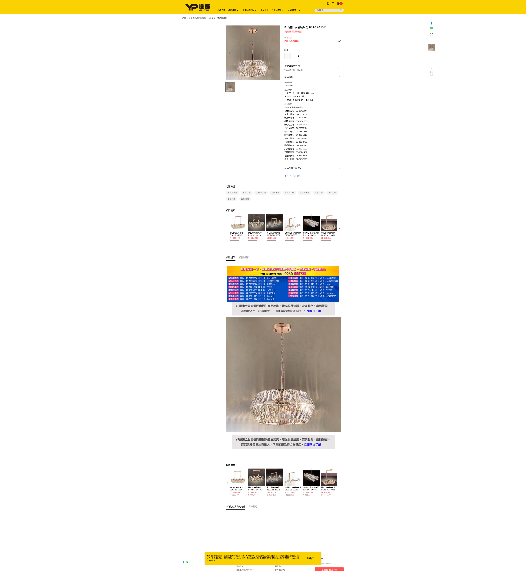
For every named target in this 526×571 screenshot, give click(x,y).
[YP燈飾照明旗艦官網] (283, 303)
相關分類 (230, 186)
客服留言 (278, 566)
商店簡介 (239, 566)
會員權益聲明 (280, 570)
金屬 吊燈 (275, 193)
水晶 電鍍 (231, 199)
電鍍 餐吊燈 (304, 193)
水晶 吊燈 (247, 193)
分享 (289, 176)
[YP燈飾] (197, 7)
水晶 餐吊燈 (232, 193)
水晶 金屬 (332, 193)
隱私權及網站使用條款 (244, 570)
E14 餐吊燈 (289, 193)
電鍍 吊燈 (319, 193)
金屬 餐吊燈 (261, 193)
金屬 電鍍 (245, 199)
